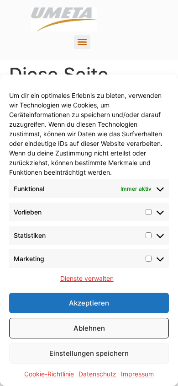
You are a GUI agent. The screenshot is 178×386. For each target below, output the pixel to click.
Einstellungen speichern (89, 353)
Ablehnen (89, 328)
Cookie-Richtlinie (49, 374)
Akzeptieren (89, 303)
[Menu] (82, 42)
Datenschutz (97, 374)
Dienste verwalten (87, 278)
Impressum (137, 374)
